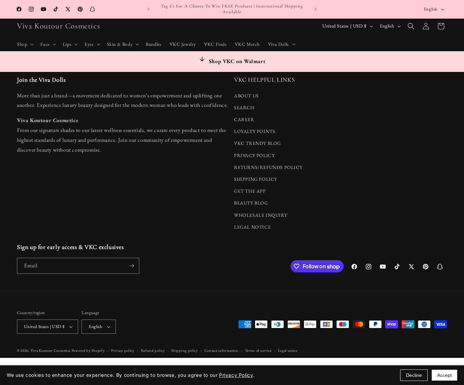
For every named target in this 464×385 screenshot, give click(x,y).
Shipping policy (184, 350)
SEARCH (244, 107)
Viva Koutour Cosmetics (51, 350)
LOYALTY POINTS (254, 131)
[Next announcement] (315, 9)
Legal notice (287, 350)
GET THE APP (250, 191)
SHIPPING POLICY (255, 179)
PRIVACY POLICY (254, 155)
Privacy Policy (236, 375)
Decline (414, 375)
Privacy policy (123, 350)
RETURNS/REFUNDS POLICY (268, 167)
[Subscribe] (131, 266)
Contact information (221, 350)
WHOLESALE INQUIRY (260, 215)
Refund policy (153, 350)
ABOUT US (246, 96)
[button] (24, 44)
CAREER (244, 119)
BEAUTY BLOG (251, 203)
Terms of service (258, 350)
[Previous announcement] (148, 9)
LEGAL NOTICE (252, 227)
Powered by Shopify (88, 350)
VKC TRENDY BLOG (257, 143)
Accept (444, 375)
